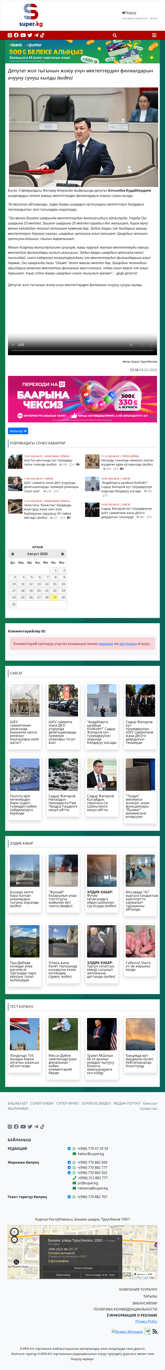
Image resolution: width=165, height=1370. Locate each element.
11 (22, 584)
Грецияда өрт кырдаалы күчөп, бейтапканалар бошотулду (140, 1060)
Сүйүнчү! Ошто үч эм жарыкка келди (138, 966)
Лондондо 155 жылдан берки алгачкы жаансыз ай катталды (24, 1060)
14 (47, 584)
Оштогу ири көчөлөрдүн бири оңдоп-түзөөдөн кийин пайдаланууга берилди (23, 805)
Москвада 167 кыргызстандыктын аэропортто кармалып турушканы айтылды (142, 901)
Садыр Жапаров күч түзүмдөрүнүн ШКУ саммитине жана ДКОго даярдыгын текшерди (126, 512)
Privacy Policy (146, 1321)
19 (31, 590)
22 (55, 590)
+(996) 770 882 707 (92, 1196)
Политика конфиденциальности (125, 1309)
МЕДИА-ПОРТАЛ (127, 1103)
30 (63, 597)
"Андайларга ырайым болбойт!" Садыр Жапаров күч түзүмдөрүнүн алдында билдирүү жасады (126, 489)
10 (14, 584)
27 (39, 597)
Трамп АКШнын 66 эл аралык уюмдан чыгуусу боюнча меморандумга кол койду (100, 1064)
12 (31, 584)
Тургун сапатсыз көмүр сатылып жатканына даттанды (101, 969)
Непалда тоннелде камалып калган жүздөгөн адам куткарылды (127, 464)
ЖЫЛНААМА (18, 1108)
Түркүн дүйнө (130, 456)
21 (47, 590)
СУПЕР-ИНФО (67, 1103)
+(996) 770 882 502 (92, 1172)
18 (22, 590)
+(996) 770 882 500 (92, 1162)
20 (39, 590)
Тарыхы (150, 1296)
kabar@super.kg (91, 1153)
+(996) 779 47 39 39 (92, 1148)
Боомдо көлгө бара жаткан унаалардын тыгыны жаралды (24, 899)
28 (47, 597)
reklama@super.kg (93, 1188)
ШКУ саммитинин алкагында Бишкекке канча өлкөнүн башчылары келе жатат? (24, 732)
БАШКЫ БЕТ (18, 1103)
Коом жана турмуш (57, 456)
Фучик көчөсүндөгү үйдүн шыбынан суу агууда (101, 899)
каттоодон (128, 643)
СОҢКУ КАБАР (42, 1103)
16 (63, 584)
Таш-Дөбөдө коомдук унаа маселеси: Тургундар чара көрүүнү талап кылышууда (23, 971)
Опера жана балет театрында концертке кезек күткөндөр (63, 969)
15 (55, 584)
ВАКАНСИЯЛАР (145, 1303)
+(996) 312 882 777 (93, 1177)
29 (55, 597)
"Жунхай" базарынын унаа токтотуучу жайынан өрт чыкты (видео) (62, 899)
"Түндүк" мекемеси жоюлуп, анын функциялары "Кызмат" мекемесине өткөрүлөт (138, 806)
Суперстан (148, 1108)
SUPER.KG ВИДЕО (96, 1103)
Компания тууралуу (138, 1289)
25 (22, 597)
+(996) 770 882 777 (92, 1167)
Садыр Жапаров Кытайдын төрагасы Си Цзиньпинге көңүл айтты (100, 803)
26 (31, 597)
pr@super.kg (88, 1183)
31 (14, 604)
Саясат (49, 478)
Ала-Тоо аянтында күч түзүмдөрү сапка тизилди (49, 462)
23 (63, 590)
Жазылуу (17, 431)
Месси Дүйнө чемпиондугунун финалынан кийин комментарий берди (63, 1064)
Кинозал (150, 1103)
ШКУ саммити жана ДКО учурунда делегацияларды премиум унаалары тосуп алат (51, 487)
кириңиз (106, 643)
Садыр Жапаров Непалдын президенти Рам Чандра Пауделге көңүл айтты (63, 803)
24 (14, 597)
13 (39, 584)
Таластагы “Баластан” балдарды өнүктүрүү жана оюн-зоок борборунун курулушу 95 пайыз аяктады (47, 511)
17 (14, 590)
